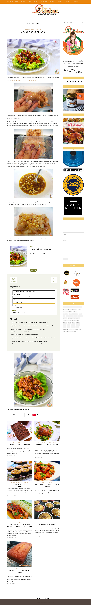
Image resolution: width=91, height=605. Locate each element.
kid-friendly (76, 318)
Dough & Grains (33, 1)
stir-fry (71, 329)
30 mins (64, 307)
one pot (65, 322)
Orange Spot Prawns (33, 32)
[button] (54, 291)
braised (68, 309)
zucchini (74, 331)
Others (68, 1)
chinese (75, 311)
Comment (15, 414)
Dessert (60, 1)
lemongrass (72, 320)
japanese (70, 318)
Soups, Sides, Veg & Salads (48, 442)
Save (35, 414)
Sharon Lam (51, 414)
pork (73, 322)
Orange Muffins (20, 484)
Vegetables (20, 522)
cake (79, 309)
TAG (16, 163)
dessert (76, 313)
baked (80, 307)
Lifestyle (76, 1)
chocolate (65, 313)
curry (71, 313)
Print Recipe (33, 253)
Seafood (32, 29)
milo (78, 320)
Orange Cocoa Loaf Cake (19, 444)
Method (54, 281)
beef (64, 309)
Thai (64, 331)
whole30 (68, 331)
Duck (39, 442)
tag (80, 329)
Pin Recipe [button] (42, 253)
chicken (70, 311)
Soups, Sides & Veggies (47, 1)
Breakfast (10, 1)
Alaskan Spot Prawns (17, 80)
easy (80, 313)
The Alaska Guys (33, 80)
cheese (64, 311)
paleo (69, 322)
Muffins (26, 482)
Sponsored (39, 29)
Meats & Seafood (20, 1)
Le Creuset (65, 320)
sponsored (65, 329)
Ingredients (13, 281)
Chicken (44, 482)
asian (76, 307)
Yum (8, 38)
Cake (14, 442)
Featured (27, 29)
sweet (76, 329)
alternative (70, 307)
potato (77, 322)
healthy (65, 318)
